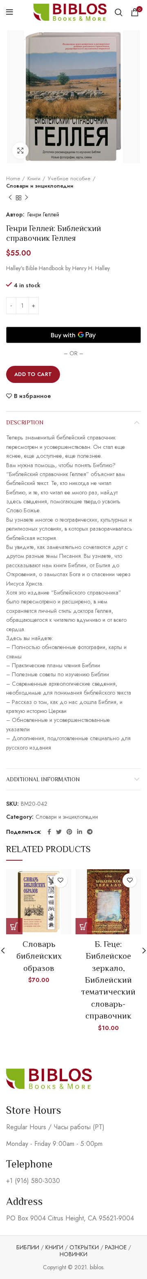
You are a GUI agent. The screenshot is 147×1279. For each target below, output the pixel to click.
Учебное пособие (69, 178)
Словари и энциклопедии (40, 186)
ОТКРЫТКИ (84, 1247)
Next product (26, 198)
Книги (33, 178)
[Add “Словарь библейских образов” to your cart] (14, 926)
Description (24, 422)
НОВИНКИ (73, 1254)
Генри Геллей (43, 214)
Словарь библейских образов (39, 956)
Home (13, 178)
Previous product (10, 198)
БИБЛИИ (27, 1247)
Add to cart (33, 374)
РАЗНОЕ (116, 1247)
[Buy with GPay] (73, 335)
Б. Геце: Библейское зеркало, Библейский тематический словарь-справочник (108, 980)
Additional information (43, 779)
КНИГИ (54, 1247)
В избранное (32, 396)
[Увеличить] (20, 150)
